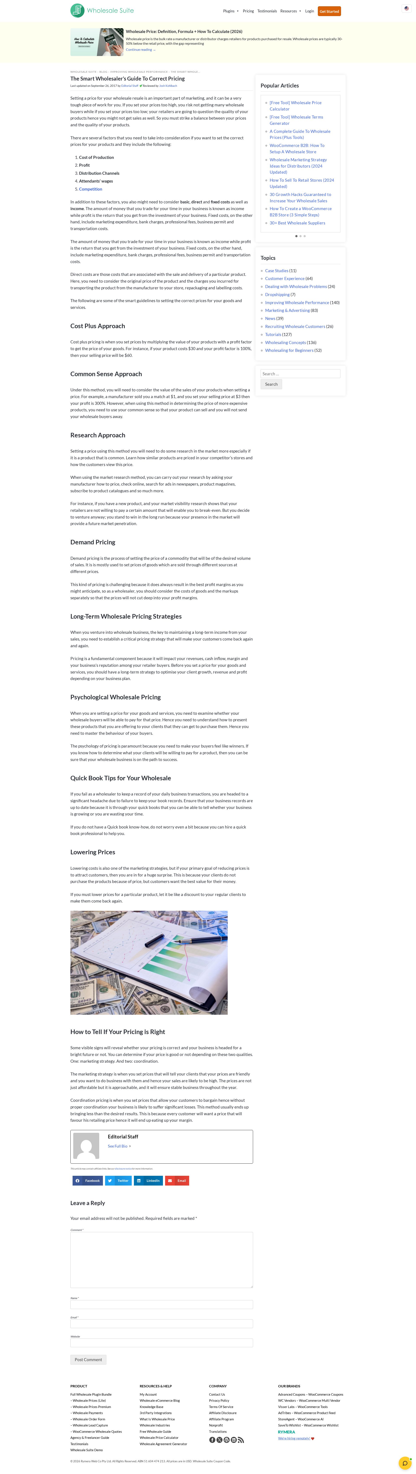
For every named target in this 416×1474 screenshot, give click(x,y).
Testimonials (267, 11)
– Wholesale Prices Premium (90, 1407)
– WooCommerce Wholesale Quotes (96, 1431)
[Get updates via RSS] (241, 1440)
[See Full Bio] (130, 1146)
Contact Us (217, 1394)
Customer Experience (285, 278)
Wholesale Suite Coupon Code (211, 1461)
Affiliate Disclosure (223, 1413)
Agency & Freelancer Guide (89, 1437)
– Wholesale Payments (86, 1413)
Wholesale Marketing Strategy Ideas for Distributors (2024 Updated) (298, 166)
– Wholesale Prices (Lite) (88, 1400)
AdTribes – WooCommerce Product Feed (306, 1413)
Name (74, 1298)
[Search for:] (300, 373)
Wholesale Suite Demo (86, 1450)
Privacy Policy (219, 1400)
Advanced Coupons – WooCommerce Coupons (310, 1394)
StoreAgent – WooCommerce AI (301, 1419)
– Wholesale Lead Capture (89, 1425)
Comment (76, 1230)
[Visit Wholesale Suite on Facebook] (212, 1440)
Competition (90, 188)
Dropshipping (277, 294)
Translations (218, 1431)
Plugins (228, 11)
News (270, 318)
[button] (88, 1181)
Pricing (248, 11)
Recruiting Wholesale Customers (295, 326)
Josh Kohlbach (168, 85)
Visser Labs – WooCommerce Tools (303, 1407)
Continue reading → (141, 49)
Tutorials (273, 334)
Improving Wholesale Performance (139, 71)
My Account (148, 1394)
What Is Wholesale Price (157, 1419)
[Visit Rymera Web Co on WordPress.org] (226, 1440)
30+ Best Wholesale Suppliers (297, 222)
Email (74, 1317)
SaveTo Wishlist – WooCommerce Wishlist (308, 1425)
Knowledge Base (151, 1407)
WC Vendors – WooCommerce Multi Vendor (309, 1400)
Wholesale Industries (155, 1425)
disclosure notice (123, 1168)
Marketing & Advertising (287, 310)
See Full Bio (117, 1146)
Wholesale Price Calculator (159, 1437)
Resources (288, 11)
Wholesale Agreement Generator (163, 1444)
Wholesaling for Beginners (289, 350)
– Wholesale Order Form (87, 1419)
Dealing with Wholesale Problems (296, 286)
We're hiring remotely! (294, 1438)
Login (309, 11)
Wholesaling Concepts (285, 342)
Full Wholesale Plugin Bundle (91, 1394)
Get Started (329, 11)
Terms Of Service (221, 1407)
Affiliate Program (221, 1419)
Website (75, 1336)
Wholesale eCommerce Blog (160, 1400)
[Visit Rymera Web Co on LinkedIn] (234, 1440)
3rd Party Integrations (156, 1413)
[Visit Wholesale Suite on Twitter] (219, 1440)
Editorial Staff (129, 85)
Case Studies (276, 270)
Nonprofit (216, 1425)
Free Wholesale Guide (155, 1431)
